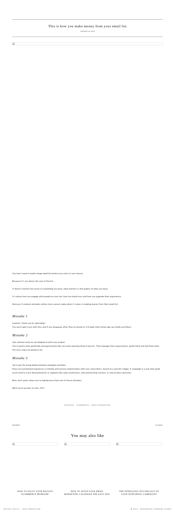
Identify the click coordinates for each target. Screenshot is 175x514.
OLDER (159, 425)
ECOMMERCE (83, 405)
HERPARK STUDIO (162, 509)
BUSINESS (69, 405)
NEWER (16, 425)
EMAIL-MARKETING (101, 405)
